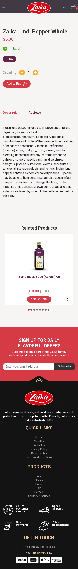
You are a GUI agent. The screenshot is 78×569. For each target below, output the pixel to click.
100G (9, 59)
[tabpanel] (39, 269)
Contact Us (39, 445)
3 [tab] (34, 310)
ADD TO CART (39, 299)
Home (39, 437)
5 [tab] (40, 310)
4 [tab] (37, 310)
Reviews (35, 112)
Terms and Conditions (39, 457)
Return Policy (39, 453)
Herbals (39, 492)
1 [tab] (29, 310)
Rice (39, 476)
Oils (39, 488)
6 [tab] (43, 310)
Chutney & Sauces (39, 496)
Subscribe (64, 366)
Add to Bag (14, 83)
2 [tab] (31, 310)
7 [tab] (46, 310)
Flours (39, 484)
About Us (39, 441)
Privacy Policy (39, 449)
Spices (39, 480)
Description (11, 112)
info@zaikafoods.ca (43, 546)
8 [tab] (48, 310)
